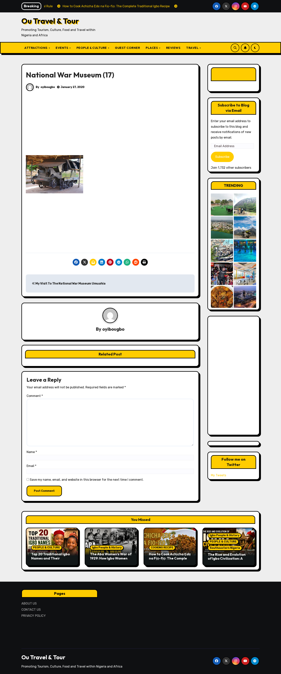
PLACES (152, 48)
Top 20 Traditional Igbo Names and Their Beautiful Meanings (50, 558)
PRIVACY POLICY (33, 616)
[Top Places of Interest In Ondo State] (245, 204)
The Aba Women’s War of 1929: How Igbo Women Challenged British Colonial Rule (111, 560)
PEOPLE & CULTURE (92, 48)
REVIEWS (173, 48)
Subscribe (222, 157)
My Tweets (218, 475)
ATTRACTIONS (36, 48)
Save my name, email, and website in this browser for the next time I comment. (87, 479)
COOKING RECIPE (162, 547)
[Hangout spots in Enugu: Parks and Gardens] (222, 204)
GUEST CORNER (127, 48)
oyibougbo (48, 87)
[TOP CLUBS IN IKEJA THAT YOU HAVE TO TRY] (222, 250)
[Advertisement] (110, 127)
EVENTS (62, 48)
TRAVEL (192, 48)
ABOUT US (29, 603)
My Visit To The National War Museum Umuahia (70, 283)
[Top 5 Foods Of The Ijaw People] (222, 297)
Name (32, 452)
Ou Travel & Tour (50, 21)
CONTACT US (31, 609)
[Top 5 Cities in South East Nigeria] (222, 227)
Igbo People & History (107, 547)
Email (31, 466)
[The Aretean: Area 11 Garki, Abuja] (245, 274)
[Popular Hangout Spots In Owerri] (222, 274)
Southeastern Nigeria (225, 548)
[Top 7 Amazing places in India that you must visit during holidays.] (245, 227)
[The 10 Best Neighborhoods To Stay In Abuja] (245, 297)
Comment (35, 396)
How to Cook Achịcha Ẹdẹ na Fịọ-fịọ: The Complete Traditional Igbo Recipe (170, 558)
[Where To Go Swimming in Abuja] (245, 250)
